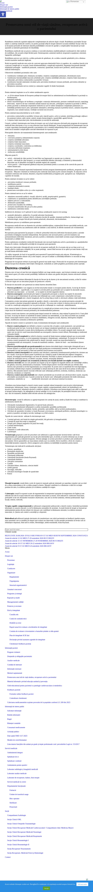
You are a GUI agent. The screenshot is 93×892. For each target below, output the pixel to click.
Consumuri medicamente (16, 727)
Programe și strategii (14, 594)
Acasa (7, 552)
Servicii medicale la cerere (16, 782)
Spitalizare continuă (14, 761)
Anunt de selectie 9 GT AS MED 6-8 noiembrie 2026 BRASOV (28, 546)
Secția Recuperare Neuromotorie (19, 849)
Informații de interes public (14, 706)
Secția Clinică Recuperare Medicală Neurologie (24, 832)
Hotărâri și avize (15, 623)
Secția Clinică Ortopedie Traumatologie (21, 824)
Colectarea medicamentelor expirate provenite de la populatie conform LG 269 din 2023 (38, 702)
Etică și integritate (13, 610)
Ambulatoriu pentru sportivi (17, 765)
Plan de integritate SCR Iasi (19, 635)
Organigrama (14, 581)
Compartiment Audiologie (16, 815)
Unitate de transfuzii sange (19, 794)
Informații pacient (11, 648)
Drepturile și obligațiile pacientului (19, 656)
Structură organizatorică (18, 585)
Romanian (74, 1)
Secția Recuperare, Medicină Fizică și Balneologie (25, 853)
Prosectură (13, 807)
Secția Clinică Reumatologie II (18, 845)
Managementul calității (15, 602)
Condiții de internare (14, 665)
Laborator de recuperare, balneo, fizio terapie (23, 778)
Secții (7, 811)
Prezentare (11, 560)
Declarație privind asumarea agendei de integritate (27, 640)
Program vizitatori (13, 652)
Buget (9, 719)
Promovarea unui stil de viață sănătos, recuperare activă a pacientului (31, 677)
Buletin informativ (13, 715)
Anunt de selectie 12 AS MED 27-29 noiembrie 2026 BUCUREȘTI (29, 538)
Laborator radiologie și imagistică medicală (22, 769)
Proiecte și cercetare (14, 606)
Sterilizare (13, 803)
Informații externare (14, 669)
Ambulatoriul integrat (15, 753)
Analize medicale (13, 660)
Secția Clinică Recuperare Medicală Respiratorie (24, 836)
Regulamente (14, 577)
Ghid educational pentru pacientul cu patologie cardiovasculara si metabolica (34, 686)
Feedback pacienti (13, 690)
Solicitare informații (14, 711)
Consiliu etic (14, 614)
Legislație (10, 564)
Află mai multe (82, 884)
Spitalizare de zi (13, 757)
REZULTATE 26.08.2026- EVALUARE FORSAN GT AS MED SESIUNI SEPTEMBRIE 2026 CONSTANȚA (46, 536)
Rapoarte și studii (13, 598)
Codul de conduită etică (18, 619)
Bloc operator (14, 799)
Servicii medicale (11, 748)
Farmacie (13, 790)
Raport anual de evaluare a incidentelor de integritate (28, 627)
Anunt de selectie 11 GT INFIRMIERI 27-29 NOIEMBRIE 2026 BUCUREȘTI (34, 541)
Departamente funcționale (16, 786)
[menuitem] (2, 3)
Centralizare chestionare (18, 698)
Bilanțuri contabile (13, 723)
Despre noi (9, 556)
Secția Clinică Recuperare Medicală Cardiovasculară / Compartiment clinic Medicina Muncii (40, 828)
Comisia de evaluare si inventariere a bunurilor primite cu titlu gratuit (34, 631)
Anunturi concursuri (14, 589)
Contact (8, 857)
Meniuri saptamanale (14, 673)
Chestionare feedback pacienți (20, 644)
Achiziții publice (13, 732)
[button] (3, 14)
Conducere (11, 568)
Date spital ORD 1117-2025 (17, 736)
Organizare (11, 573)
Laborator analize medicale (17, 773)
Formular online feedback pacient (21, 694)
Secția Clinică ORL (14, 819)
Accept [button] (46, 888)
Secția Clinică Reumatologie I (18, 840)
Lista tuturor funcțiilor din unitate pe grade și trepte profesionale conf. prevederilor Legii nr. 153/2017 (43, 744)
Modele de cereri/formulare (17, 740)
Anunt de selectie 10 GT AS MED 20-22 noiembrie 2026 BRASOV (29, 543)
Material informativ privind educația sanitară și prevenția (27, 681)
